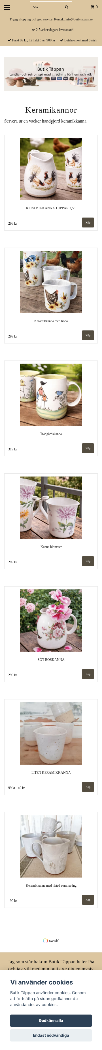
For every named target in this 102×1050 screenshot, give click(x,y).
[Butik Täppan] (51, 73)
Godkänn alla (51, 1020)
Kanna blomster (51, 547)
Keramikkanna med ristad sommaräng (51, 885)
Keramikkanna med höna (51, 321)
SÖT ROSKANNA (51, 660)
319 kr (12, 449)
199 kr (12, 901)
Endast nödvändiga (51, 1035)
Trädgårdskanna (51, 434)
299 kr (12, 223)
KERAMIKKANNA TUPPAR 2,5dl (51, 208)
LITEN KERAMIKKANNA (51, 773)
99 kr (16, 788)
